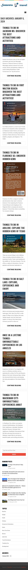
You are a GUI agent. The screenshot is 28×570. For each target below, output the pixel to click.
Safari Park (4, 537)
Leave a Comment (10, 53)
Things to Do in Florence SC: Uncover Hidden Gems (14, 156)
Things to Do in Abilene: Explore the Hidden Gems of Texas (14, 228)
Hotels (3, 527)
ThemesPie (9, 567)
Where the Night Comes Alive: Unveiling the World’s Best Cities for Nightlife (17, 493)
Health (3, 517)
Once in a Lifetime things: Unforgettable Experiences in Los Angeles (12, 341)
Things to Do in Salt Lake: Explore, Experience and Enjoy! (13, 283)
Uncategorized (5, 546)
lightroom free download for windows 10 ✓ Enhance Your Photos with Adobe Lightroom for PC (13, 486)
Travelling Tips (5, 543)
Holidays (4, 521)
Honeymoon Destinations (7, 524)
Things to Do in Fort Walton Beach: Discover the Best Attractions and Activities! (13, 91)
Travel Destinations (10, 50)
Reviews (4, 533)
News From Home (6, 530)
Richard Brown (11, 46)
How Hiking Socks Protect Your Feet (16, 500)
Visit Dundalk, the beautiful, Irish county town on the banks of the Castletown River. (13, 472)
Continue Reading (16, 76)
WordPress (23, 567)
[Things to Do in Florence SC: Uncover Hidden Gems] (14, 179)
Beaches (4, 511)
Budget (3, 514)
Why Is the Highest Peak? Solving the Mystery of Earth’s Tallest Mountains (16, 479)
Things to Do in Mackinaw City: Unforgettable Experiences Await (12, 399)
